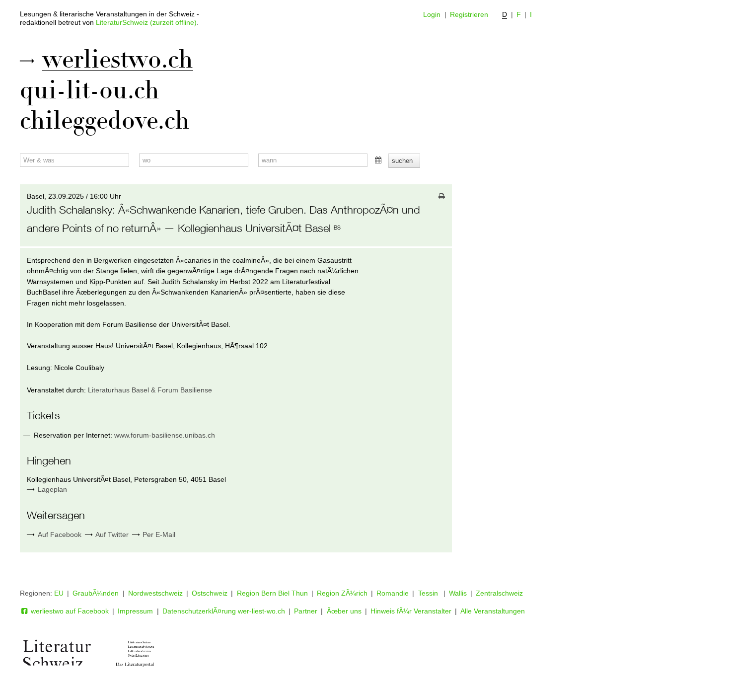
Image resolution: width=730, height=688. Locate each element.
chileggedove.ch (105, 121)
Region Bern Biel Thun (272, 593)
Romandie (392, 593)
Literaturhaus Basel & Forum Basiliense (150, 390)
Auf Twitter (111, 534)
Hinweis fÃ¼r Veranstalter (410, 611)
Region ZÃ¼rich (342, 593)
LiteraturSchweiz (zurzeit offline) (146, 22)
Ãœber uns (344, 611)
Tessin (429, 593)
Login (431, 14)
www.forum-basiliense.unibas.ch (164, 435)
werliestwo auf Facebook (69, 611)
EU (59, 593)
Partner (305, 611)
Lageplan (52, 489)
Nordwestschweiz (155, 593)
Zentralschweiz (499, 593)
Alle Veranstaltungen (492, 611)
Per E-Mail (158, 534)
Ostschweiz (209, 593)
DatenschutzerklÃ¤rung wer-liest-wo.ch (223, 611)
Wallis (458, 593)
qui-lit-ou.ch (89, 90)
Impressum (135, 611)
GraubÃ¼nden (96, 593)
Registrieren (469, 14)
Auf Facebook (58, 534)
